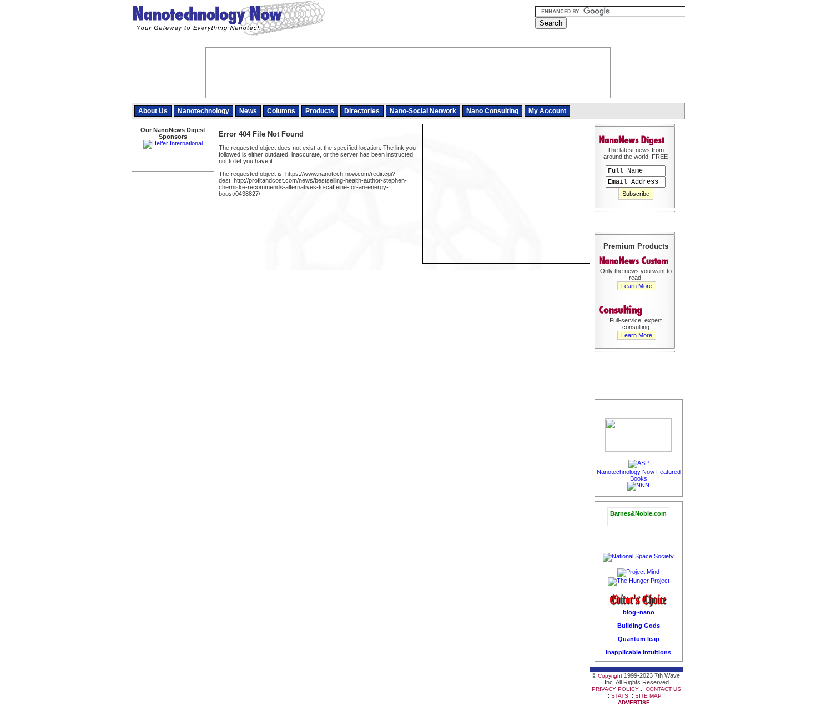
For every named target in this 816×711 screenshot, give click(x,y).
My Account (547, 111)
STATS (619, 696)
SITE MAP (648, 696)
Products (319, 111)
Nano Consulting (492, 111)
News (248, 111)
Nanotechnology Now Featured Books (639, 475)
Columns (281, 111)
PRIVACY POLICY (615, 689)
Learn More (636, 286)
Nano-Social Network (423, 111)
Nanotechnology (203, 111)
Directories (362, 111)
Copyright (610, 676)
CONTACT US (663, 689)
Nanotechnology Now (228, 19)
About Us (153, 111)
